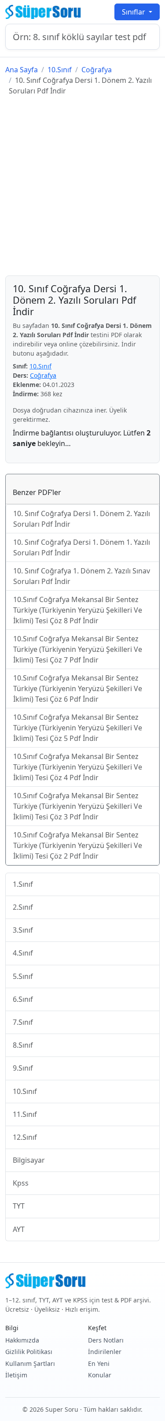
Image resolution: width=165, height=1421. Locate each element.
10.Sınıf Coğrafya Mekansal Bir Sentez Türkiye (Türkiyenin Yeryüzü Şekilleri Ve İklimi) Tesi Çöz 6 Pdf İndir (77, 688)
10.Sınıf (60, 69)
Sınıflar (134, 12)
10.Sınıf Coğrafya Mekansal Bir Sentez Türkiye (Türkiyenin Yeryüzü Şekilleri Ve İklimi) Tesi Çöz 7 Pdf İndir (77, 649)
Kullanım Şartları (30, 1363)
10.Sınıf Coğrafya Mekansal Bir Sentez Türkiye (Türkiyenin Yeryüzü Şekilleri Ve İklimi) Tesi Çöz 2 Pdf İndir (77, 845)
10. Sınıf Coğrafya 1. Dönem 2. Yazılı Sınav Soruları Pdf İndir (81, 576)
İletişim (16, 1375)
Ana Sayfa (21, 69)
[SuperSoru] (44, 12)
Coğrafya (96, 69)
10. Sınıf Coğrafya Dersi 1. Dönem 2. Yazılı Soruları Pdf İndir (81, 519)
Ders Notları (106, 1340)
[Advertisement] (82, 185)
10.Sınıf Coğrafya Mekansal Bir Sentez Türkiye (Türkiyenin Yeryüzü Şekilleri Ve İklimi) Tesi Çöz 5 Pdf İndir (77, 727)
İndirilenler (104, 1351)
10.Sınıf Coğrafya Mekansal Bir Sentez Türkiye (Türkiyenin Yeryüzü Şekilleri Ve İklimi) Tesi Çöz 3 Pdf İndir (77, 806)
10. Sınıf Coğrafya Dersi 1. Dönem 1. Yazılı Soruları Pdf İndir (81, 547)
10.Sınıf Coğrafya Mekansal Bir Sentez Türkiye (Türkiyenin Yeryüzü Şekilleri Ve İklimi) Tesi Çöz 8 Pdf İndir (77, 610)
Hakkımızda (22, 1340)
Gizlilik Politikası (28, 1351)
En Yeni (99, 1363)
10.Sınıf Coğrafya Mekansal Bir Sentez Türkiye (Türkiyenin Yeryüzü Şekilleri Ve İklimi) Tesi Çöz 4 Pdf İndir (77, 766)
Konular (99, 1375)
